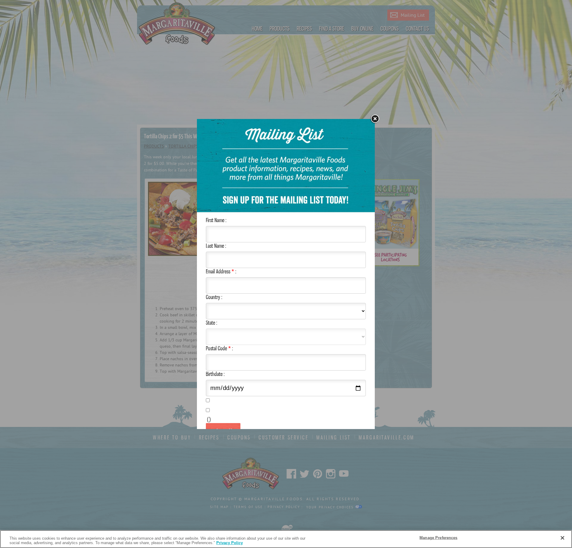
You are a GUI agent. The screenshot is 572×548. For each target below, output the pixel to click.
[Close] (562, 537)
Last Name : (216, 245)
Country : (214, 297)
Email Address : (221, 271)
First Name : (216, 220)
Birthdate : (215, 374)
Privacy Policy (229, 543)
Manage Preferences (438, 537)
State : (211, 322)
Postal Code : (219, 348)
